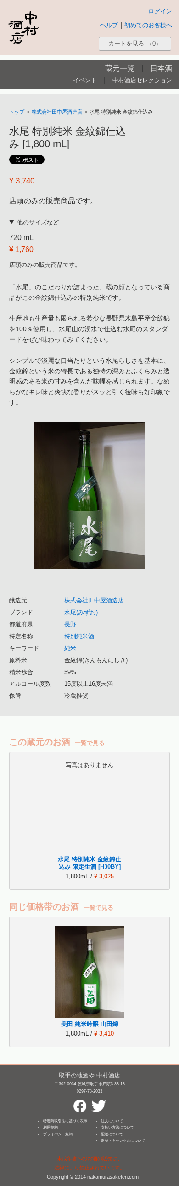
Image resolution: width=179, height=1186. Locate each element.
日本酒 (161, 68)
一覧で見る (90, 742)
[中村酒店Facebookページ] (80, 1102)
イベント (85, 80)
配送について (112, 1134)
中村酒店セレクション (142, 80)
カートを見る (135, 43)
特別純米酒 (79, 636)
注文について (112, 1121)
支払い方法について (117, 1127)
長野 (70, 624)
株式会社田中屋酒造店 (57, 112)
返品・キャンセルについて (123, 1141)
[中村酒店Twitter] (98, 1102)
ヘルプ (109, 25)
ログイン (160, 11)
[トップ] (23, 27)
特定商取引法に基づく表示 (65, 1121)
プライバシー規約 (58, 1134)
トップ (16, 112)
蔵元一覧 (119, 68)
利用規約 (50, 1127)
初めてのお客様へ (148, 25)
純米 (70, 648)
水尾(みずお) (81, 612)
